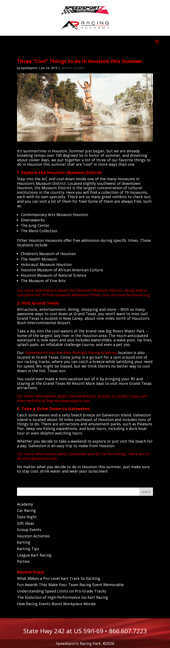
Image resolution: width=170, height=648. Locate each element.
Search (146, 492)
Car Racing (26, 510)
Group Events (29, 529)
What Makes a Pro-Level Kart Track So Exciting (58, 578)
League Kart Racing (34, 555)
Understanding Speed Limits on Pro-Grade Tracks (61, 591)
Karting (23, 542)
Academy (25, 504)
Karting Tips (28, 548)
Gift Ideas (25, 523)
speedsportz (29, 68)
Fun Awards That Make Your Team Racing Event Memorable (70, 584)
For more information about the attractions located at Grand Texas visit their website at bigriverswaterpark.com (82, 398)
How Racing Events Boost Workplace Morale (56, 603)
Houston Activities (73, 68)
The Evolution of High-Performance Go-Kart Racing (62, 597)
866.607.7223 (128, 631)
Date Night (27, 516)
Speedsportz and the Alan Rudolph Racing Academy (71, 352)
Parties (23, 561)
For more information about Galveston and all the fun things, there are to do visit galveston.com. (83, 456)
